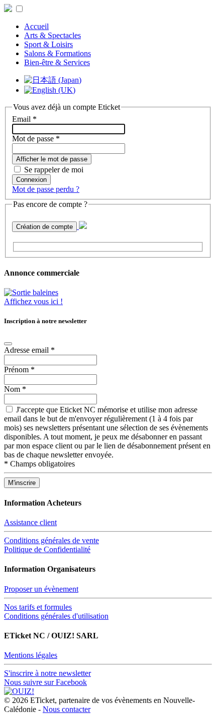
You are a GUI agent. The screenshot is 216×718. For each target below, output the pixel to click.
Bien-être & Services (57, 62)
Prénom (19, 369)
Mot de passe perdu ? (45, 189)
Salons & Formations (57, 53)
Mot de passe (36, 138)
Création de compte (44, 226)
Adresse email (29, 350)
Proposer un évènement (41, 589)
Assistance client (30, 522)
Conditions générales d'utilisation (56, 616)
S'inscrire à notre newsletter (47, 673)
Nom (15, 389)
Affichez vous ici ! (33, 301)
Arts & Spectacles (52, 35)
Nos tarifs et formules (38, 607)
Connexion (31, 179)
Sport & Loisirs (48, 44)
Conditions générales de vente (51, 540)
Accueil (36, 26)
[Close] (8, 343)
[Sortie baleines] (31, 292)
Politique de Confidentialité (47, 549)
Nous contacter (66, 709)
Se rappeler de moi (53, 169)
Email (24, 119)
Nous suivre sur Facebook (45, 682)
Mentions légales (30, 655)
